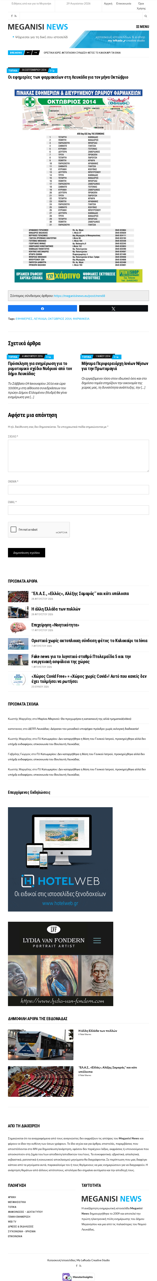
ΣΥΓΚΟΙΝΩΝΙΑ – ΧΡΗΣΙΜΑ (21, 1231)
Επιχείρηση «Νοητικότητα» (55, 624)
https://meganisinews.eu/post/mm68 (79, 296)
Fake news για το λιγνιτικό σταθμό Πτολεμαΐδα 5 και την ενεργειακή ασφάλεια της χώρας (96, 52)
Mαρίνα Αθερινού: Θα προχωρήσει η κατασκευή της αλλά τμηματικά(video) (84, 718)
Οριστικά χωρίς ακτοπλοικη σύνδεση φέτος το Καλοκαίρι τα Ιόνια (89, 640)
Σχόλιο (13, 436)
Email (12, 502)
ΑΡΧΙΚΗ (12, 1197)
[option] (96, 52)
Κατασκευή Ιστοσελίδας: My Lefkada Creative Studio (78, 1260)
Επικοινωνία (123, 3)
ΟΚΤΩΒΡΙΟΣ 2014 (60, 318)
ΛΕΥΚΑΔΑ (40, 318)
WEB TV (12, 1221)
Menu (144, 26)
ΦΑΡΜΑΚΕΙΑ (81, 318)
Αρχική (108, 3)
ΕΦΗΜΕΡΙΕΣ (24, 318)
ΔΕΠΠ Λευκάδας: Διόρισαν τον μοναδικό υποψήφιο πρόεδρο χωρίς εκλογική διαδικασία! (83, 728)
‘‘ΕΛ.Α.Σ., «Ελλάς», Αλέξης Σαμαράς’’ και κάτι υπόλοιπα (80, 593)
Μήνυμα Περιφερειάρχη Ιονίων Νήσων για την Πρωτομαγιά (115, 366)
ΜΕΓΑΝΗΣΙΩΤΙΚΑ (17, 1202)
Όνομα (13, 481)
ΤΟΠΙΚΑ (12, 70)
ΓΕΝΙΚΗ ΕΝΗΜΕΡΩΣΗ (19, 1216)
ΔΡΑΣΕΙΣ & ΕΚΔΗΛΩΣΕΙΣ (21, 1226)
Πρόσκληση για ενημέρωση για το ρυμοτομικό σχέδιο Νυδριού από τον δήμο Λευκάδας (40, 368)
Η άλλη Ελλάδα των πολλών (55, 609)
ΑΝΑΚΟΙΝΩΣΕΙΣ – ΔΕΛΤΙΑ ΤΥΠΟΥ (25, 1211)
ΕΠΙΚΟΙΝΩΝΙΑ (15, 1236)
